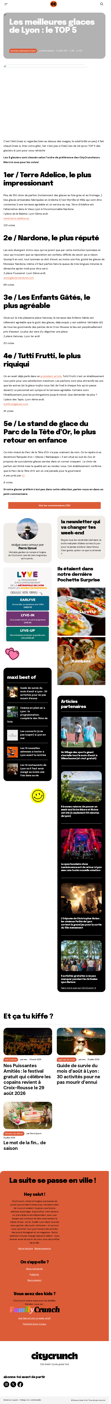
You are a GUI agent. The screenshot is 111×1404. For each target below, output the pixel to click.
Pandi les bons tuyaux (34, 1323)
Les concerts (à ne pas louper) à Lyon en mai (33, 735)
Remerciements (43, 1248)
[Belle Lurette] (81, 611)
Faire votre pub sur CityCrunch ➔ (78, 987)
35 (73, 51)
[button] (6, 4)
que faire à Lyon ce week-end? (34, 1318)
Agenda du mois (66, 1059)
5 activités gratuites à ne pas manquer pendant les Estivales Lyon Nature (79, 979)
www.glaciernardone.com (18, 278)
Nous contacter (34, 1268)
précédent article (51, 376)
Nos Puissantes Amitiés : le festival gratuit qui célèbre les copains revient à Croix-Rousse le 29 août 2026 (27, 1079)
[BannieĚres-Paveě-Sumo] (27, 604)
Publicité (34, 1274)
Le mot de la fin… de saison (24, 1145)
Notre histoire (25, 1248)
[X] (13, 1384)
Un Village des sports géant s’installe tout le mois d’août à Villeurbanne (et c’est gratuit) (79, 755)
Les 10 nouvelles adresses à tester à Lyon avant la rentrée (33, 751)
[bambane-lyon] (81, 660)
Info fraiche (11, 1059)
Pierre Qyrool (27, 548)
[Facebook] (20, 1384)
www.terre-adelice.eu (16, 218)
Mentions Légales (10, 1400)
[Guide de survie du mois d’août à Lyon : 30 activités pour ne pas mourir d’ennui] (81, 1041)
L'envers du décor (14, 1133)
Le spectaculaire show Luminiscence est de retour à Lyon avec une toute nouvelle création (81, 867)
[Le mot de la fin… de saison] (27, 1115)
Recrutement (34, 1280)
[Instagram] (6, 1384)
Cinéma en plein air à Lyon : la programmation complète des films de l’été (27, 715)
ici (23, 475)
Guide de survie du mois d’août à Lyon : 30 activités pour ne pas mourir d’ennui (78, 1074)
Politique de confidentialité (30, 1400)
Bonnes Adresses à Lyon (23, 50)
